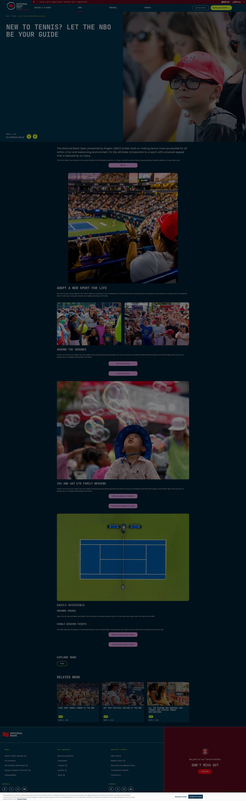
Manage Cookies (181, 796)
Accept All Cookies (195, 796)
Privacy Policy (22, 799)
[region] (123, 796)
